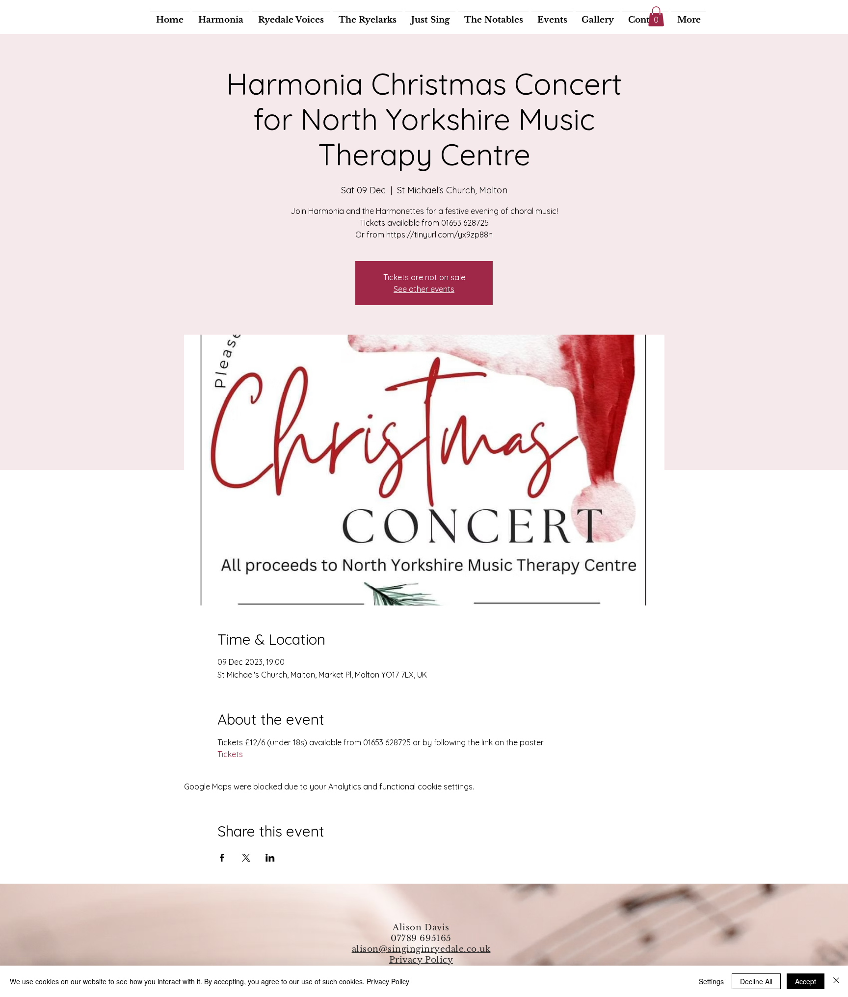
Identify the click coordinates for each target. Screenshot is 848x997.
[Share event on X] (246, 858)
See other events (424, 289)
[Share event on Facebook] (222, 858)
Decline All (756, 981)
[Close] (836, 981)
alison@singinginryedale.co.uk (421, 949)
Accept (805, 981)
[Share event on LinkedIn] (270, 858)
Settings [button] (711, 981)
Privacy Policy (421, 960)
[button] (656, 16)
